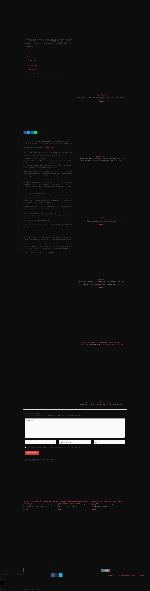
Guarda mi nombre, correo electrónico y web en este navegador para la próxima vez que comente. (54, 447)
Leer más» (101, 101)
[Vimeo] (60, 575)
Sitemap (142, 575)
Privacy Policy (110, 575)
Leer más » (26, 509)
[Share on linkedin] (32, 132)
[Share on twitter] (28, 132)
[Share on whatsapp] (36, 132)
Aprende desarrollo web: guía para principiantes (101, 402)
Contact (134, 575)
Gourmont (101, 218)
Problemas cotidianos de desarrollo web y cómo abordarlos (101, 342)
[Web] (109, 442)
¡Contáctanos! (50, 252)
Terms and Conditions (123, 575)
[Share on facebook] (25, 132)
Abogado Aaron (101, 156)
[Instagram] (57, 575)
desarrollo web (49, 147)
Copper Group (101, 95)
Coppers (101, 279)
